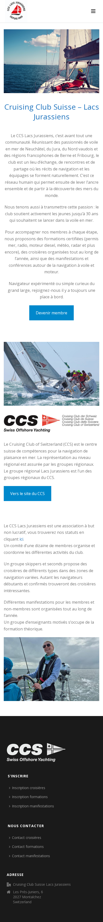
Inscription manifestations (33, 806)
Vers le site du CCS (27, 493)
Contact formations (28, 846)
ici (21, 539)
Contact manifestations (31, 855)
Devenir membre (51, 313)
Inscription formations (30, 796)
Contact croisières (26, 837)
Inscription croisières (28, 787)
